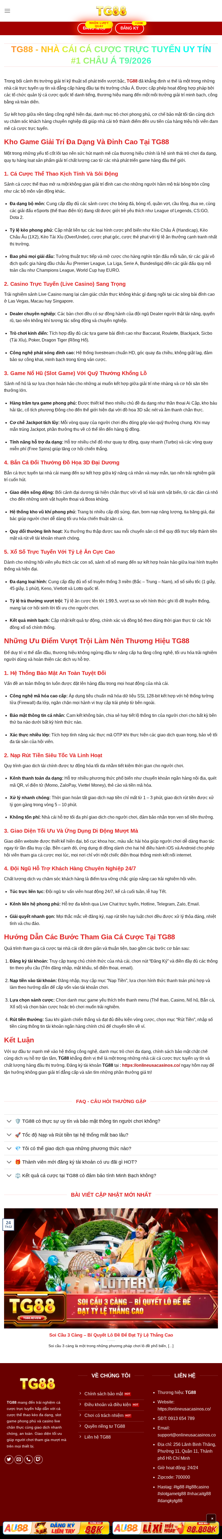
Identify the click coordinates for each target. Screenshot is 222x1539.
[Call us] (28, 1459)
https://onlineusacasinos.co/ (184, 1409)
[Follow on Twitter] (9, 1459)
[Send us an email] (18, 1459)
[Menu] (7, 10)
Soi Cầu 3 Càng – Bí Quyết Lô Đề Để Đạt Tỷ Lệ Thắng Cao (111, 1335)
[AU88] (56, 1528)
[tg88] (111, 11)
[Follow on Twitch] (38, 1459)
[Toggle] (9, 1122)
